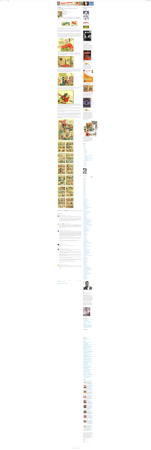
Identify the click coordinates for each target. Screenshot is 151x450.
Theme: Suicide (85, 272)
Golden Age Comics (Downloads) (87, 327)
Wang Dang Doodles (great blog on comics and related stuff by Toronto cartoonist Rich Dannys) (88, 375)
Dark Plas (85, 217)
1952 (84, 192)
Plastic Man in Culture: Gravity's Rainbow (88, 255)
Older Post (80, 280)
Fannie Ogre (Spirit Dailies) (86, 229)
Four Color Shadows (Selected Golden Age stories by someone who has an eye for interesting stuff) (88, 352)
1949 (84, 190)
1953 (84, 193)
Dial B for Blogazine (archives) (87, 348)
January (85, 165)
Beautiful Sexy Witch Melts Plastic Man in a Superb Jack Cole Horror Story (89, 406)
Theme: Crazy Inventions (86, 267)
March (85, 163)
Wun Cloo (85, 279)
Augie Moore (85, 200)
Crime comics (85, 213)
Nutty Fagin (85, 247)
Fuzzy (84, 232)
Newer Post (59, 280)
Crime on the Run (85, 214)
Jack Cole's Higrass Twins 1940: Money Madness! (89, 415)
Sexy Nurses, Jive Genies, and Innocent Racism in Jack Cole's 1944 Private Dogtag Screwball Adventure (89, 386)
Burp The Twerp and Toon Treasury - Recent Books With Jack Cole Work (89, 421)
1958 (84, 197)
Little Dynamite (85, 241)
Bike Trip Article (85, 202)
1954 (84, 194)
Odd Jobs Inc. (85, 248)
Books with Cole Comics (86, 204)
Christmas (85, 210)
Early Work (85, 227)
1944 (84, 186)
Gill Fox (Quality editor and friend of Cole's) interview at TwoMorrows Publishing (88, 325)
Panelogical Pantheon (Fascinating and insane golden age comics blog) (88, 361)
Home (69, 280)
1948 (84, 189)
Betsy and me (85, 201)
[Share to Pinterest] (67, 210)
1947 (84, 188)
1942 (84, 184)
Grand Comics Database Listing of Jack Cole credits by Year (88, 319)
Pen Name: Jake (85, 251)
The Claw (85, 263)
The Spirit (85, 265)
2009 (84, 166)
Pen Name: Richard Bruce (86, 252)
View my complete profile (85, 339)
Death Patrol (85, 218)
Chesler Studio (85, 208)
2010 (84, 149)
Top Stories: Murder (86, 274)
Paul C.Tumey (85, 338)
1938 (84, 181)
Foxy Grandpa (85, 231)
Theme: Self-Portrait (86, 271)
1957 (84, 196)
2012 (84, 147)
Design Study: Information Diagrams (87, 221)
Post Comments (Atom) (62, 281)
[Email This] (64, 210)
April (84, 162)
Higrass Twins (85, 233)
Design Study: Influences (86, 220)
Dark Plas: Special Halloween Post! (89, 400)
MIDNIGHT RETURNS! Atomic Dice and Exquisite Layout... (88, 160)
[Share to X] (65, 210)
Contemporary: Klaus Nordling (87, 212)
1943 (84, 185)
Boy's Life (85, 205)
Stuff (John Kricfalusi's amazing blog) (87, 369)
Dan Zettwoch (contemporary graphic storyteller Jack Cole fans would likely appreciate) (88, 347)
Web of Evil (85, 275)
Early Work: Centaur (86, 228)
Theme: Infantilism (85, 270)
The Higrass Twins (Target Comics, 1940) (89, 410)
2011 (84, 148)
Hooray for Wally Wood (86, 355)
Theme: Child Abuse (86, 266)
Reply (60, 221)
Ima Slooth (85, 236)
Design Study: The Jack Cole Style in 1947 (88, 224)
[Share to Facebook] (66, 210)
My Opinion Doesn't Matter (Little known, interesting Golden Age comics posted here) (88, 359)
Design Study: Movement (86, 222)
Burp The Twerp (85, 206)
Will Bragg (85, 276)
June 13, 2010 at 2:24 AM (68, 215)
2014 (84, 145)
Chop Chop (85, 209)
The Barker (85, 262)
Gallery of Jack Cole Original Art (87, 324)
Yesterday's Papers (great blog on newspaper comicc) (87, 377)
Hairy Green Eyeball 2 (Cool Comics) (87, 354)
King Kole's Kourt (85, 240)
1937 (84, 180)
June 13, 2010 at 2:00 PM (68, 230)
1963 (84, 198)
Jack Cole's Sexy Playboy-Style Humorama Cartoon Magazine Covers (89, 396)
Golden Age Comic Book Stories (87, 353)
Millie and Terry (85, 245)
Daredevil (85, 216)
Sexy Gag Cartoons (86, 259)
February (85, 164)
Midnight (84, 244)
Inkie (84, 237)
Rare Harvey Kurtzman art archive (87, 366)
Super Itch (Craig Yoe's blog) (87, 370)
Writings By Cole (85, 278)
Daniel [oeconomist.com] (62, 215)
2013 (84, 146)
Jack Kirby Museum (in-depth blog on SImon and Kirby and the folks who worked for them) (88, 356)
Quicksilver (85, 258)
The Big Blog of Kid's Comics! (87, 371)
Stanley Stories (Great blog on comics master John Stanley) (88, 367)
